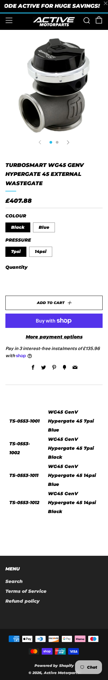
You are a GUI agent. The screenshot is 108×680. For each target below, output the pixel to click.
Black (18, 227)
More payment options (54, 337)
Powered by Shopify (54, 665)
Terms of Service (25, 591)
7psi (16, 251)
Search (14, 581)
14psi (40, 251)
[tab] (51, 142)
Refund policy (22, 601)
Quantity (16, 267)
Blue (44, 227)
